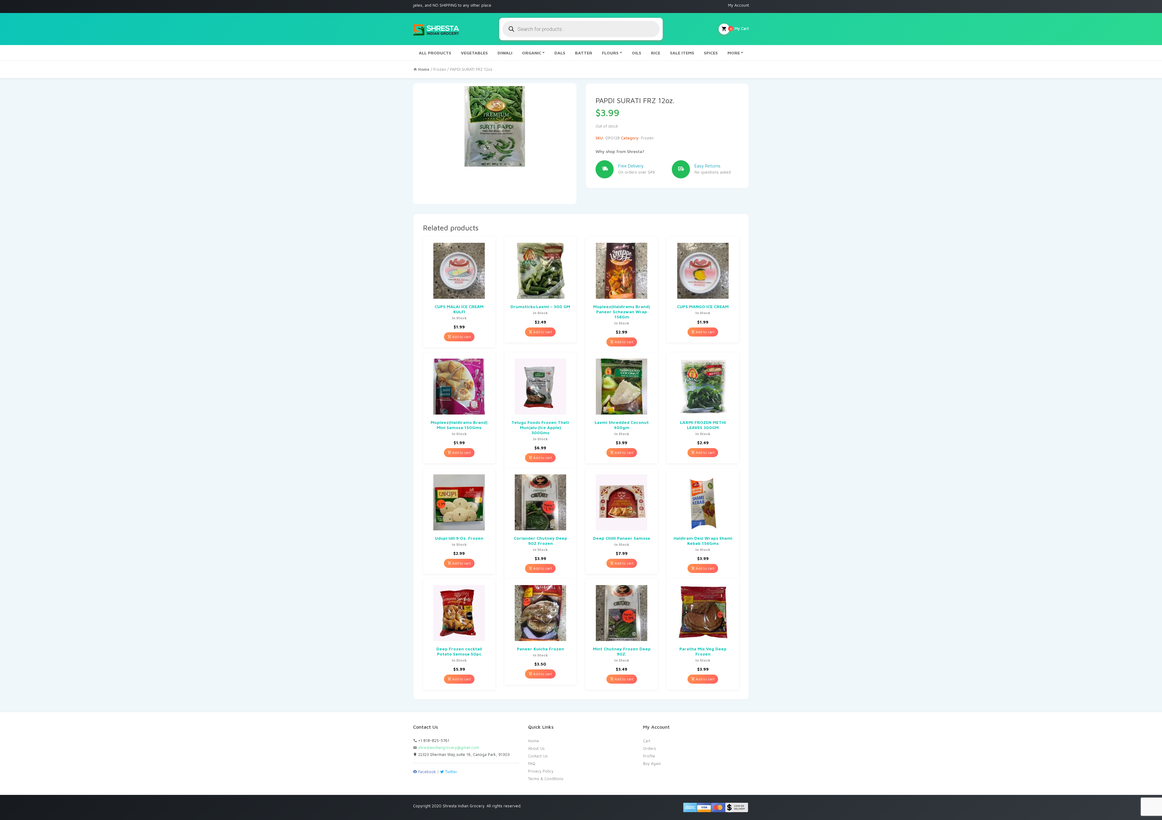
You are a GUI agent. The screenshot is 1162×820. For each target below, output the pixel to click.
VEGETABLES (474, 52)
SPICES (711, 52)
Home (533, 740)
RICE (655, 52)
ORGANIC (531, 52)
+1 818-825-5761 (433, 740)
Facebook (426, 771)
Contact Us (538, 755)
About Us (536, 748)
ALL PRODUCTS (435, 52)
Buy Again (652, 763)
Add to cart (461, 336)
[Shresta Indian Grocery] (436, 29)
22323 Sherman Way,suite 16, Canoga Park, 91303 (463, 754)
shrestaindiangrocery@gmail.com (448, 747)
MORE (733, 52)
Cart (646, 740)
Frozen (439, 69)
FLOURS (610, 52)
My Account (738, 5)
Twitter (450, 771)
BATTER (583, 52)
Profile (649, 755)
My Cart (739, 28)
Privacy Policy (540, 771)
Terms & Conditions (545, 778)
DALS (559, 52)
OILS (636, 52)
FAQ (531, 763)
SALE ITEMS (682, 52)
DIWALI (504, 52)
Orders (649, 748)
